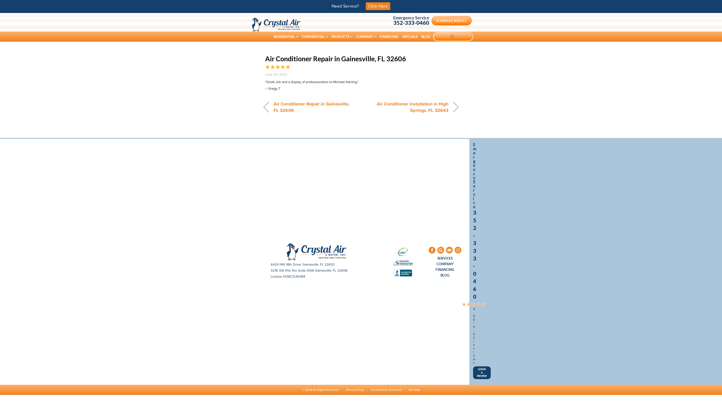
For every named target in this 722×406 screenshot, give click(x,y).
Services (445, 258)
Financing (389, 37)
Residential (284, 37)
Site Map (414, 390)
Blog (426, 37)
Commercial (313, 37)
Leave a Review (482, 372)
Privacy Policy (355, 390)
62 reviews (474, 348)
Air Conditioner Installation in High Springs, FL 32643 (407, 107)
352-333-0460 (411, 22)
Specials (410, 37)
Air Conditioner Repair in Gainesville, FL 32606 (335, 59)
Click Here (378, 6)
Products (340, 37)
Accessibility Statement (386, 390)
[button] (297, 37)
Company (364, 37)
